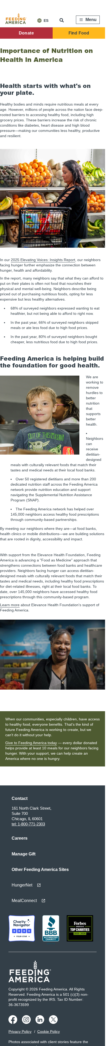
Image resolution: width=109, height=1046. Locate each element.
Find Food (79, 33)
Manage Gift (23, 854)
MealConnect (24, 900)
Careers (20, 838)
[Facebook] (13, 1022)
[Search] (62, 20)
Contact (20, 798)
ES (46, 20)
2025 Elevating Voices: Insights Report (43, 260)
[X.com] (54, 1022)
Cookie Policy (48, 1031)
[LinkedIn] (40, 1022)
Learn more (10, 605)
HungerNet (22, 885)
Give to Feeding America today (31, 743)
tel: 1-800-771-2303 (28, 824)
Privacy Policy (19, 1031)
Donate (26, 33)
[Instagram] (27, 1022)
